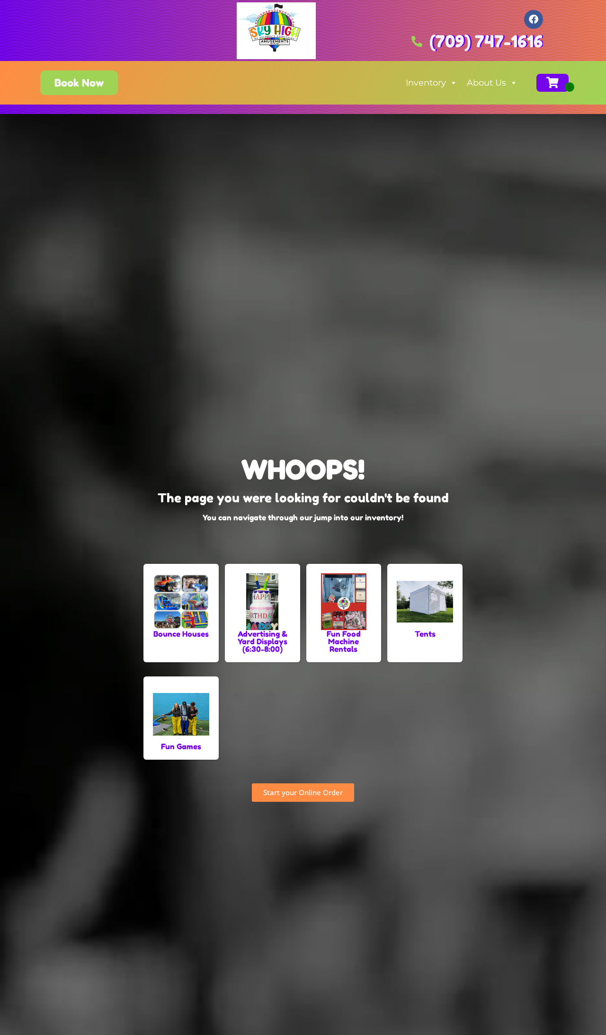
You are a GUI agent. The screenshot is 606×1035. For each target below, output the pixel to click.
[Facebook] (533, 19)
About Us (486, 83)
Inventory (426, 83)
